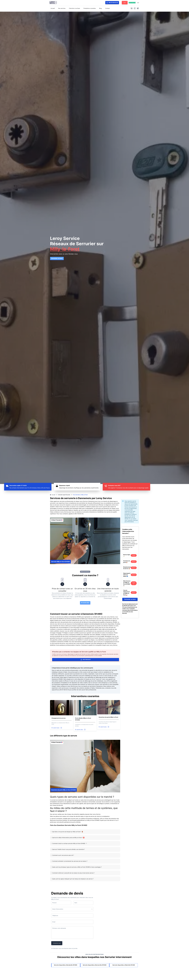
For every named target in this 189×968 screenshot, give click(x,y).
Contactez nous (57, 943)
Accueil (53, 494)
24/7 (124, 2)
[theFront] (53, 2)
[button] (85, 831)
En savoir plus (55, 728)
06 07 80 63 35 (113, 2)
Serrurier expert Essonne (64, 494)
